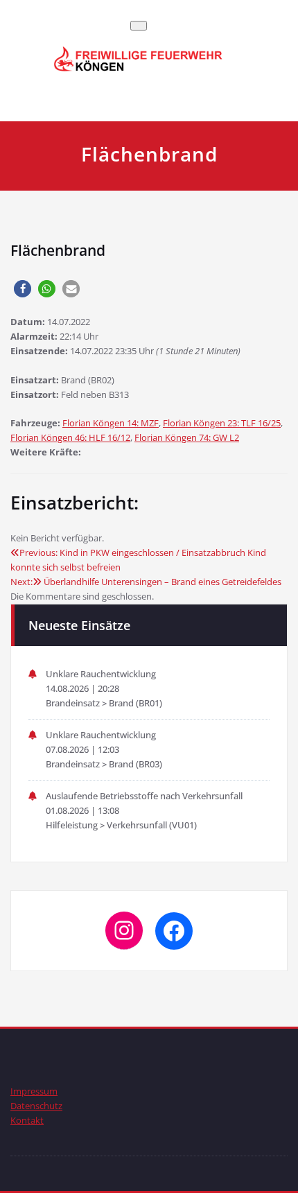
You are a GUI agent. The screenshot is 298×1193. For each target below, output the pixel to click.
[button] (22, 288)
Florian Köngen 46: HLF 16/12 (70, 437)
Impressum (34, 1091)
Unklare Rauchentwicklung (101, 674)
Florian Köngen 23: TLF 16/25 (222, 423)
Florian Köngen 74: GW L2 (186, 437)
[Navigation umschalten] (138, 26)
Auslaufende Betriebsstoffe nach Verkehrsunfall (144, 796)
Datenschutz (36, 1105)
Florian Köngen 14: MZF (110, 423)
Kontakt (27, 1120)
